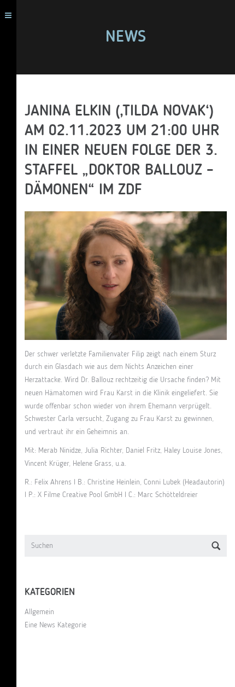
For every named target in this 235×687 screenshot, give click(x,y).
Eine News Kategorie (55, 625)
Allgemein (39, 612)
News (125, 37)
